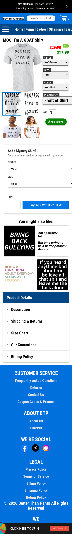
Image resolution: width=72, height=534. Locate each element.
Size (46, 70)
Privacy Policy (36, 469)
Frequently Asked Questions (36, 380)
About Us (36, 421)
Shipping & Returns (27, 321)
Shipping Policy (36, 490)
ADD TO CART (58, 121)
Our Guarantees (23, 344)
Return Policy (36, 497)
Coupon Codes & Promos (36, 401)
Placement (51, 95)
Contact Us (36, 394)
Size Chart (19, 333)
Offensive (56, 29)
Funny (30, 29)
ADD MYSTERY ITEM (48, 205)
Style (47, 57)
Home (19, 29)
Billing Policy (22, 356)
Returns (36, 387)
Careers (36, 428)
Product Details (19, 297)
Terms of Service (36, 476)
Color (48, 82)
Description (20, 309)
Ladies (42, 29)
